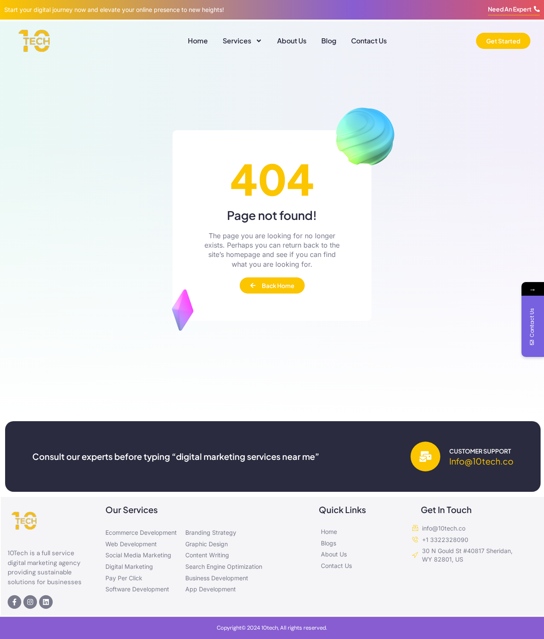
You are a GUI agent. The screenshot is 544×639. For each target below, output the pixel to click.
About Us (291, 40)
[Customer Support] (425, 456)
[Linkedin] (46, 602)
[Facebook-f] (14, 602)
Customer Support (480, 451)
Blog (328, 40)
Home (198, 40)
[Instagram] (30, 602)
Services (237, 40)
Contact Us (369, 40)
